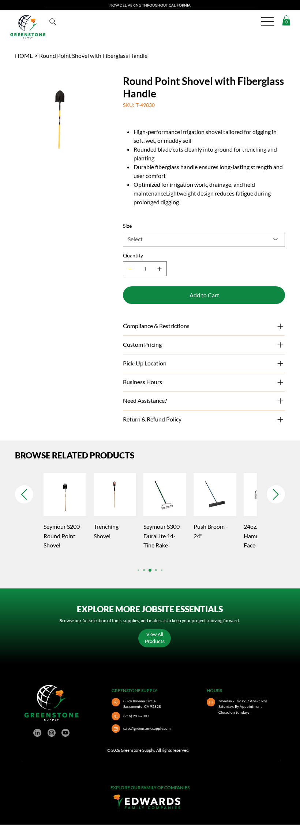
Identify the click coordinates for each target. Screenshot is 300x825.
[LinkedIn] (37, 733)
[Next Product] (276, 494)
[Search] (52, 21)
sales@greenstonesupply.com (146, 728)
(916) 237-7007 (136, 716)
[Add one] (159, 268)
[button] (286, 20)
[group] (150, 516)
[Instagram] (52, 733)
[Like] (116, 702)
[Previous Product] (24, 494)
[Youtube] (65, 733)
